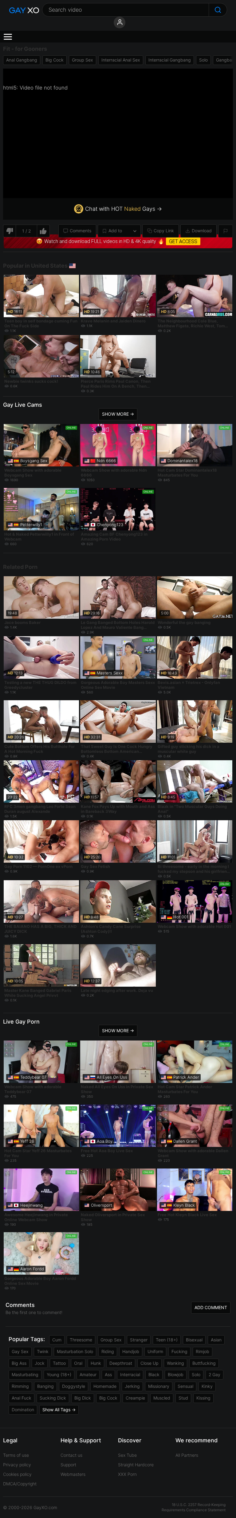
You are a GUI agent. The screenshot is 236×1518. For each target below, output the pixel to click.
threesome (81, 1339)
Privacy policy (17, 1464)
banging (45, 1386)
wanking (175, 1363)
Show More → (118, 414)
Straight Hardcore (136, 1464)
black (153, 1374)
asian (216, 1339)
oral (78, 1363)
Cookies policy (17, 1474)
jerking (132, 1386)
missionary (158, 1386)
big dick (82, 1397)
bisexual (194, 1339)
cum (56, 1339)
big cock (54, 59)
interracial (130, 1374)
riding (107, 1351)
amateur (88, 1374)
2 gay (214, 1374)
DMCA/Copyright (20, 1483)
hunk (96, 1363)
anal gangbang (21, 59)
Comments (80, 230)
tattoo (59, 1363)
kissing (203, 1397)
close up (149, 1363)
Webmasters (73, 1474)
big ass (19, 1363)
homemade (104, 1386)
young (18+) (59, 1374)
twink (43, 1351)
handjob (130, 1351)
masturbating (25, 1374)
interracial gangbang (169, 59)
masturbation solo (75, 1351)
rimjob (202, 1351)
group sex (82, 59)
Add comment (211, 1307)
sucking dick (53, 1397)
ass (108, 1374)
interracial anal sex (120, 59)
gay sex (20, 1351)
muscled (161, 1397)
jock (40, 1363)
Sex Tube (127, 1455)
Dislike (9, 231)
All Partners (186, 1455)
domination (23, 1409)
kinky (207, 1386)
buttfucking (204, 1363)
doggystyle (73, 1386)
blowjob (175, 1374)
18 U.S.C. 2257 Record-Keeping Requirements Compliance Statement (194, 1507)
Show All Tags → (59, 1409)
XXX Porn (127, 1474)
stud (183, 1397)
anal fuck (21, 1397)
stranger (139, 1339)
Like (43, 231)
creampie (135, 1397)
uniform (155, 1351)
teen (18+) (167, 1339)
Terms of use (16, 1455)
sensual (185, 1386)
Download (202, 230)
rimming (20, 1386)
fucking (179, 1351)
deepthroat (120, 1363)
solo (203, 59)
